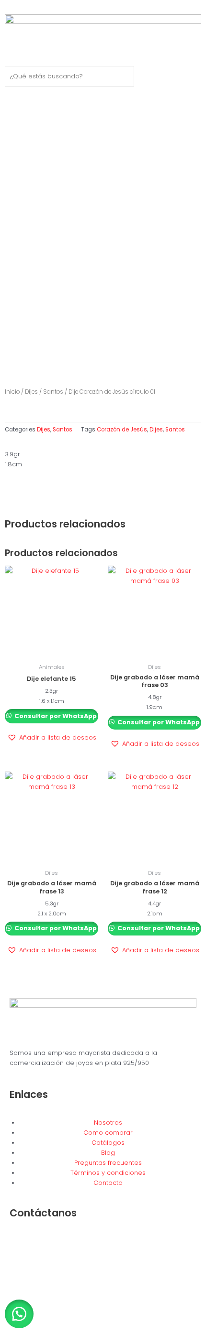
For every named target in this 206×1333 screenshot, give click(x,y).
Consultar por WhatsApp (55, 716)
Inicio (12, 392)
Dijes (31, 392)
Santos (53, 392)
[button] (51, 737)
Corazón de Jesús (122, 429)
